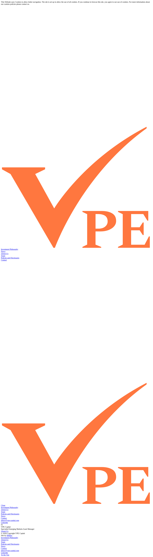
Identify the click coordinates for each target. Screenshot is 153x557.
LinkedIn (4, 523)
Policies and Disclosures (10, 258)
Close (3, 505)
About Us (4, 254)
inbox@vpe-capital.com (10, 520)
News (3, 251)
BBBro (9, 535)
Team (3, 256)
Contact (4, 260)
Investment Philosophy (9, 249)
